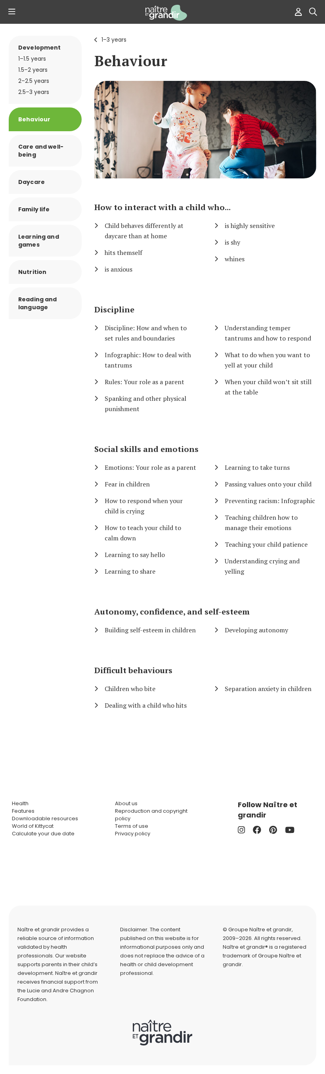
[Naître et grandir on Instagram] (241, 830)
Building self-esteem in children (150, 630)
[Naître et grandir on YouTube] (289, 830)
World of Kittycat (33, 826)
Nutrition (32, 272)
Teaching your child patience (266, 544)
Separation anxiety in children (268, 688)
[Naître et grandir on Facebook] (257, 830)
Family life (34, 209)
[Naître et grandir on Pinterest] (273, 830)
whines (235, 259)
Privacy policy (132, 833)
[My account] (296, 12)
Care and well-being (40, 151)
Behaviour (130, 61)
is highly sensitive (250, 225)
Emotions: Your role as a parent (150, 467)
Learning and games (38, 241)
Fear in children (127, 484)
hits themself (123, 252)
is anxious (118, 269)
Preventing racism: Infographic (270, 500)
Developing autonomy (256, 630)
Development (39, 48)
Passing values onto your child (268, 484)
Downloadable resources (45, 818)
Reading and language (37, 303)
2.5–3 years (33, 92)
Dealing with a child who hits (146, 705)
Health (20, 803)
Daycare (31, 182)
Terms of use (131, 826)
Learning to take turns (257, 467)
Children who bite (130, 688)
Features (23, 811)
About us (126, 803)
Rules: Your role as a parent (144, 381)
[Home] (162, 13)
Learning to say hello (135, 554)
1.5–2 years (33, 70)
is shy (232, 242)
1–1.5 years (32, 59)
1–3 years (113, 40)
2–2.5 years (33, 81)
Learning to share (130, 571)
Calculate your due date (43, 833)
